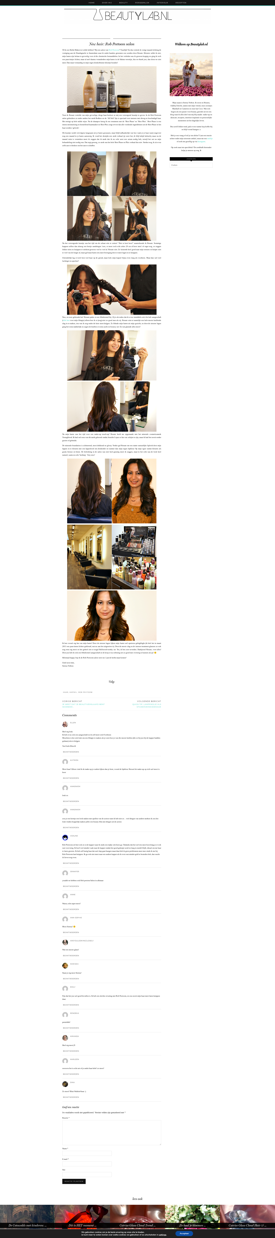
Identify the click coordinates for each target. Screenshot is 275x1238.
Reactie (66, 1118)
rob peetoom (85, 692)
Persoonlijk (142, 3)
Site (63, 1170)
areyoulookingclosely (82, 941)
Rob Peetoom (114, 50)
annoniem (75, 786)
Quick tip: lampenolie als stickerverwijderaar (146, 704)
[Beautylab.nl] (137, 15)
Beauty (123, 3)
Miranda (74, 1036)
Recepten (181, 3)
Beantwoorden (71, 752)
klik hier (66, 320)
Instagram (201, 141)
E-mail (65, 1159)
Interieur (162, 3)
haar (65, 692)
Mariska (74, 964)
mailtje (210, 138)
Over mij (107, 3)
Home (92, 3)
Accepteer (184, 1233)
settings (162, 1235)
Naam (65, 1148)
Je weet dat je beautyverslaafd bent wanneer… (83, 704)
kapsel (73, 692)
